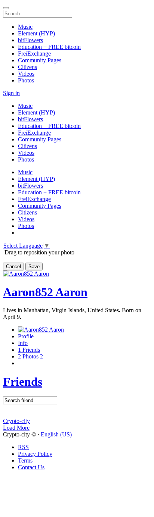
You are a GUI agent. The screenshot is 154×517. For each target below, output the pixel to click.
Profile (26, 336)
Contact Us (31, 467)
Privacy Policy (35, 454)
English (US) (56, 434)
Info (23, 343)
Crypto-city (16, 421)
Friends (22, 381)
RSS (23, 447)
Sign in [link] (11, 93)
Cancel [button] (13, 266)
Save (34, 266)
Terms (25, 460)
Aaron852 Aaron (45, 292)
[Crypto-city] (77, 414)
